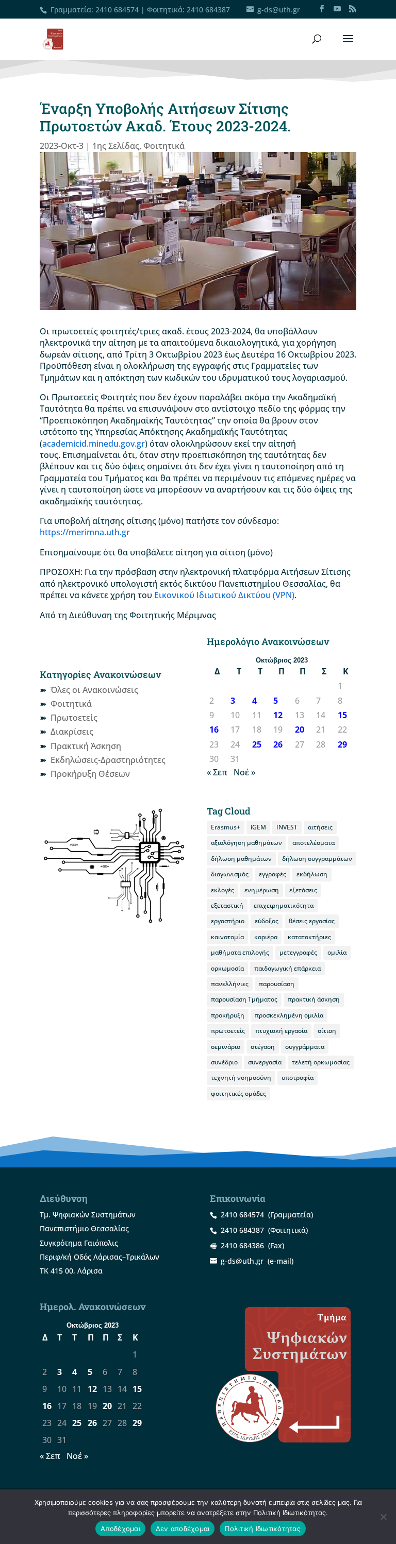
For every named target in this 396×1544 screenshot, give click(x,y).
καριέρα (265, 936)
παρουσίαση (276, 983)
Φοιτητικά (164, 145)
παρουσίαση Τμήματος (244, 999)
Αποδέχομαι (120, 1528)
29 (342, 744)
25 (256, 744)
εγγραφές (272, 874)
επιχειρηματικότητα (284, 905)
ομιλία (336, 952)
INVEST (287, 827)
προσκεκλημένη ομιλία (289, 1015)
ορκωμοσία (227, 968)
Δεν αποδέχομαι (183, 1528)
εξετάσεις (303, 890)
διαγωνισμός (230, 874)
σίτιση (327, 1030)
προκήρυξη (227, 1015)
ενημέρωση (261, 890)
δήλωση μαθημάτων (241, 858)
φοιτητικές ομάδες (238, 1093)
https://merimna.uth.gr (85, 532)
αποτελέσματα (313, 842)
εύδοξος (266, 921)
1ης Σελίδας (115, 145)
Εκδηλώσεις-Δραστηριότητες (108, 760)
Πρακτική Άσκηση (86, 746)
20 (299, 729)
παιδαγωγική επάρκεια (287, 968)
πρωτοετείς (228, 1030)
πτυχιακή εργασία (281, 1030)
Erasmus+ (225, 827)
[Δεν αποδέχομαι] (383, 1517)
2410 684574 (117, 9)
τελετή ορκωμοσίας (321, 1062)
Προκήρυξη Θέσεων (90, 773)
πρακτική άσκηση (314, 999)
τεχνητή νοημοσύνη (241, 1077)
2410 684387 (208, 9)
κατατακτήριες (309, 936)
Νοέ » (244, 772)
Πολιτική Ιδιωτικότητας (263, 1528)
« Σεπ (217, 772)
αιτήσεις (320, 827)
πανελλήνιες (230, 983)
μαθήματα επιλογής (240, 952)
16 (214, 729)
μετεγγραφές (298, 952)
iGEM (258, 827)
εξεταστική (227, 905)
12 (278, 715)
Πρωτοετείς (74, 717)
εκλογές (222, 890)
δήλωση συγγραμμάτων (317, 858)
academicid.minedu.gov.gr (93, 443)
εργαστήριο (227, 921)
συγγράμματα (304, 1046)
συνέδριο (224, 1062)
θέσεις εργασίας (312, 921)
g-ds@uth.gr (242, 1261)
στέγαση (263, 1046)
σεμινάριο (225, 1046)
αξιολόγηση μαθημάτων (246, 842)
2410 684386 (242, 1245)
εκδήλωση (311, 874)
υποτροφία (298, 1077)
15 (342, 715)
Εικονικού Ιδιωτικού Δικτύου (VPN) (224, 595)
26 (278, 744)
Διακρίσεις (72, 731)
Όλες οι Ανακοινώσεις (94, 689)
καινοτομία (227, 936)
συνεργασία (265, 1062)
